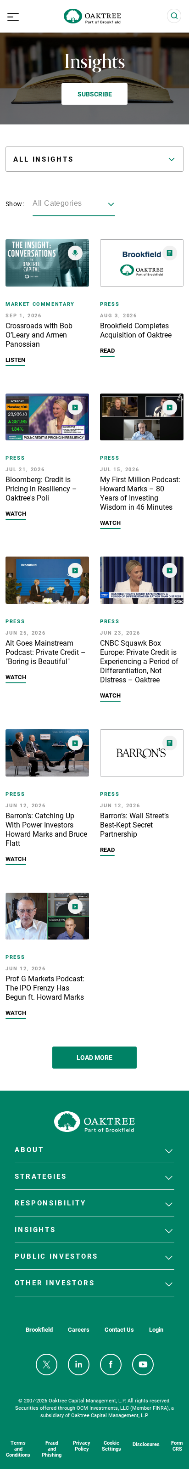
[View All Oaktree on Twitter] (46, 1364)
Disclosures (146, 1444)
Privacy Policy (81, 1446)
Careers (78, 1329)
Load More (94, 1057)
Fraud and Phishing (51, 1449)
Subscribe (95, 94)
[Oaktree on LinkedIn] (78, 1364)
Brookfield (39, 1329)
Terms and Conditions (18, 1449)
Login (156, 1329)
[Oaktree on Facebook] (111, 1364)
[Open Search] (174, 16)
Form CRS (177, 1446)
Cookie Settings (111, 1446)
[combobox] (74, 204)
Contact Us (119, 1329)
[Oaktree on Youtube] (143, 1364)
